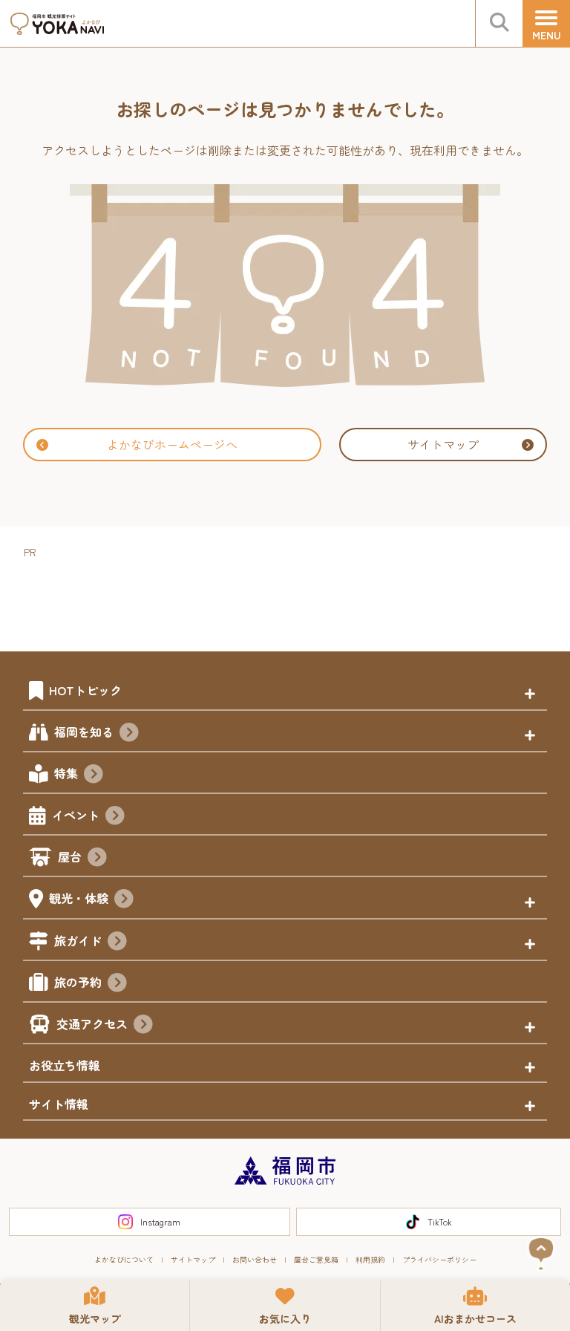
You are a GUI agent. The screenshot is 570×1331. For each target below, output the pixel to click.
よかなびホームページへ (172, 444)
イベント (75, 815)
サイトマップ (443, 444)
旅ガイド (78, 940)
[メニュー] (546, 24)
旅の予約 (78, 982)
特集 (66, 773)
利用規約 (370, 1259)
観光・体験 (78, 898)
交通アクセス (92, 1023)
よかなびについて (124, 1259)
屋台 (70, 856)
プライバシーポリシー (439, 1259)
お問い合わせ (254, 1259)
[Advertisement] (294, 595)
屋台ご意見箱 (316, 1259)
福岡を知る (84, 732)
